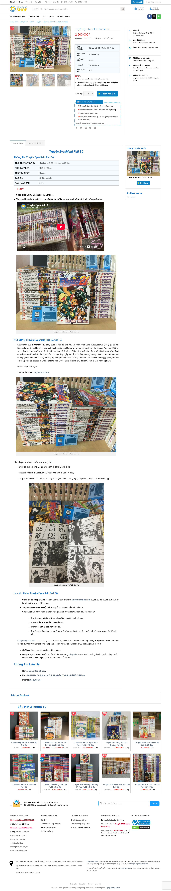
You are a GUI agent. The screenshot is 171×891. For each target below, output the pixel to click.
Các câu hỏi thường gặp (18, 835)
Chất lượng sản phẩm (141, 58)
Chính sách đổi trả (140, 75)
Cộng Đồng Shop (37, 671)
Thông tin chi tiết (18, 143)
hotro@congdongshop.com (148, 47)
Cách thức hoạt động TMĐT (80, 824)
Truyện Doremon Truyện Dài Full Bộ (24, 785)
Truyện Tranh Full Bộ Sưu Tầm (55, 22)
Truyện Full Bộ (34, 16)
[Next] (66, 49)
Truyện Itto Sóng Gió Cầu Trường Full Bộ (116, 743)
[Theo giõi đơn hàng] (136, 9)
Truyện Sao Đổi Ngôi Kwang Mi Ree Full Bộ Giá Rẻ (85, 785)
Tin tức (47, 2)
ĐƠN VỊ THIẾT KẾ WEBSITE (80, 827)
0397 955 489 (150, 43)
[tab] (18, 143)
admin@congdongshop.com (138, 864)
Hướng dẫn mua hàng (141, 65)
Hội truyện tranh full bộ (48, 827)
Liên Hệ (56, 2)
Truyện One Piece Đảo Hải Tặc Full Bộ (116, 785)
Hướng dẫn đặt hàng (35, 143)
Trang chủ (14, 22)
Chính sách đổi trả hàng (18, 850)
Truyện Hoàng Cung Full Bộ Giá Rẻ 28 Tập (147, 743)
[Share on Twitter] (81, 128)
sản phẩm (73, 654)
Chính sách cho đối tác (79, 820)
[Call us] (159, 16)
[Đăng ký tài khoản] (150, 9)
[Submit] (123, 9)
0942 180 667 (150, 33)
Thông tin (29, 2)
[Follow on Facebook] (149, 16)
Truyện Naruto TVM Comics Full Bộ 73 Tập (147, 785)
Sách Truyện (47, 16)
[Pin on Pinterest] (90, 128)
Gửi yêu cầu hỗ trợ (16, 843)
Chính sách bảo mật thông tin (51, 824)
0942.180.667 (35, 680)
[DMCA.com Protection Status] (141, 828)
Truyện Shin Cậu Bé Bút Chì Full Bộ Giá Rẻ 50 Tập (55, 743)
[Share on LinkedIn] (95, 128)
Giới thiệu (44, 820)
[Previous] (14, 49)
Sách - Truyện (35, 22)
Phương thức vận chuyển (19, 847)
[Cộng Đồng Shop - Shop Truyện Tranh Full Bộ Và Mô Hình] (18, 9)
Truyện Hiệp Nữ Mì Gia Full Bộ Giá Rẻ (24, 743)
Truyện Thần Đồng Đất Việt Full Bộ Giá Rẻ (55, 785)
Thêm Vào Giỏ (108, 94)
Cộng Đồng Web (113, 888)
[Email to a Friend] (86, 128)
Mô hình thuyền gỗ (17, 16)
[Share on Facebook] (77, 128)
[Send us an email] (154, 16)
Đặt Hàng (144, 183)
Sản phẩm (38, 2)
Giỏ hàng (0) (131, 197)
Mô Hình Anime (62, 16)
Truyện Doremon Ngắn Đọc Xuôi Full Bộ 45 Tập (85, 743)
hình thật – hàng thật (146, 61)
